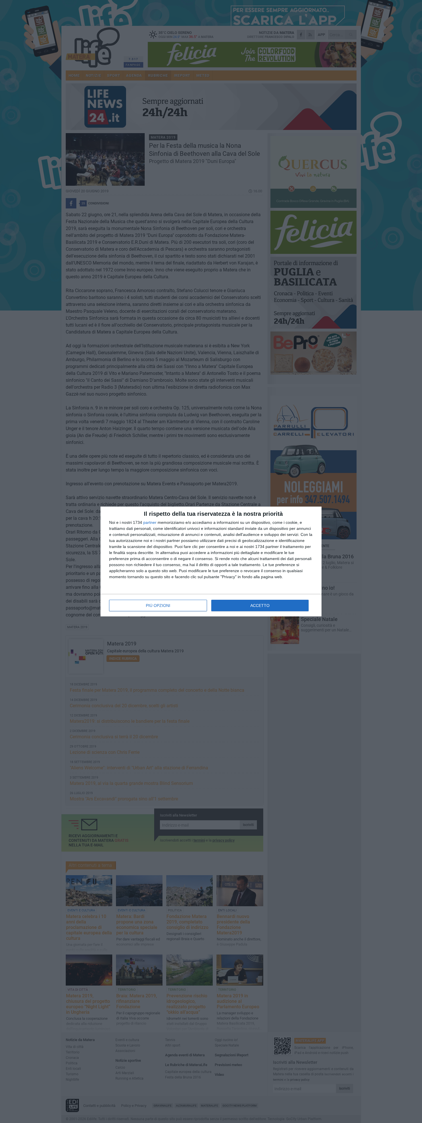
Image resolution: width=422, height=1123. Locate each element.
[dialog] (211, 561)
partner (149, 522)
